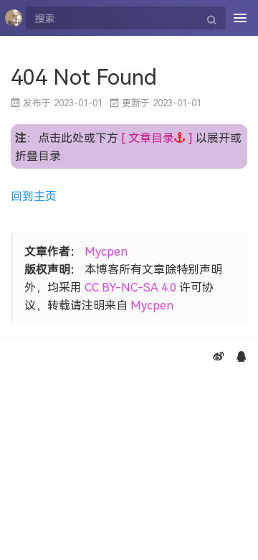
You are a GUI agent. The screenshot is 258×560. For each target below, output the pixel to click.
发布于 (62, 102)
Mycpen (106, 251)
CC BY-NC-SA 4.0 (130, 287)
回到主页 (34, 195)
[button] (157, 137)
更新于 (161, 102)
